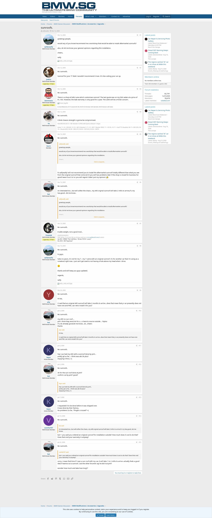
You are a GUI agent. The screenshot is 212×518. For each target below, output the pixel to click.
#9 (140, 290)
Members (102, 16)
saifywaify (45, 31)
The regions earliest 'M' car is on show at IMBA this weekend (158, 64)
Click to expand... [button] (99, 162)
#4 (140, 112)
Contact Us (115, 16)
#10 (140, 311)
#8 (140, 246)
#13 (140, 397)
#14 (140, 416)
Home (70, 16)
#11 (140, 346)
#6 (140, 182)
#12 (140, 364)
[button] (95, 16)
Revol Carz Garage (154, 47)
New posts (44, 20)
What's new (89, 16)
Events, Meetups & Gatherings (158, 71)
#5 (140, 134)
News (45, 16)
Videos (52, 16)
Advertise (126, 16)
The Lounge (152, 59)
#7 (140, 223)
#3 (140, 89)
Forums (79, 16)
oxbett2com (165, 100)
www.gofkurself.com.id (93, 237)
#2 (140, 68)
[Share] (137, 35)
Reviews (61, 16)
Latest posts (150, 35)
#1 (140, 35)
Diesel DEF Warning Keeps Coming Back (158, 51)
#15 (140, 442)
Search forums (54, 20)
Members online (152, 77)
